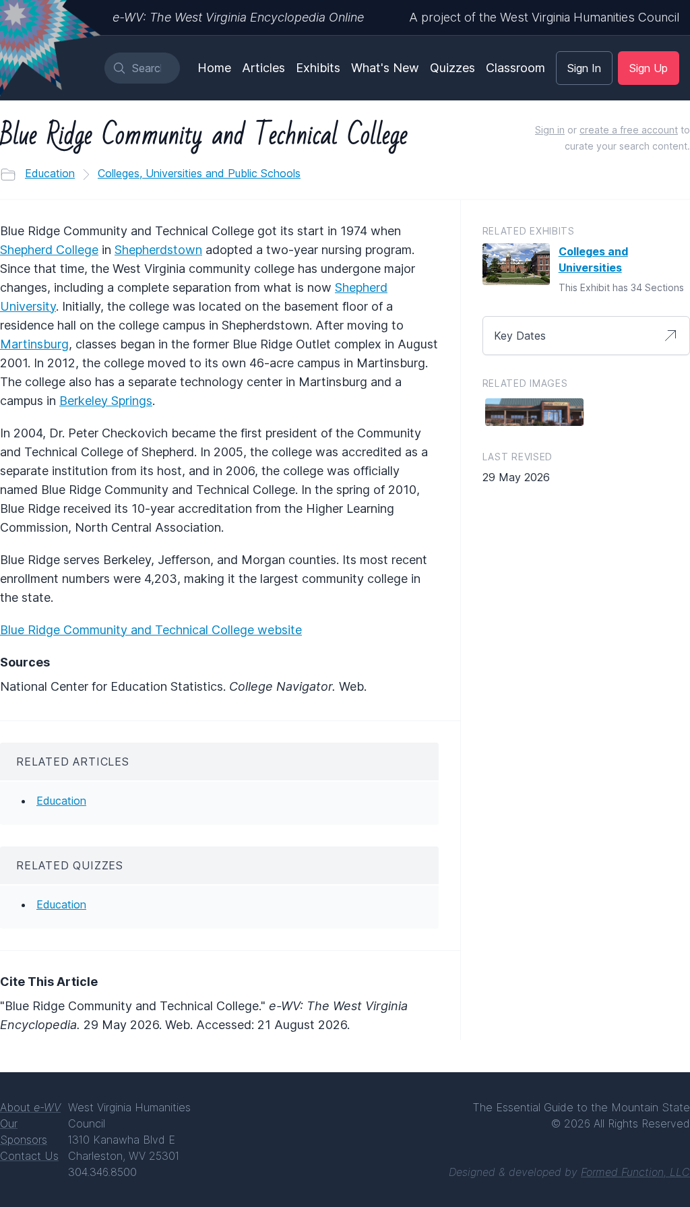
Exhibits (318, 68)
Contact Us (29, 1156)
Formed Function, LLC (635, 1172)
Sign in (550, 129)
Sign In (584, 68)
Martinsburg (34, 344)
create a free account (628, 129)
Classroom (515, 68)
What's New (385, 68)
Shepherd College (49, 250)
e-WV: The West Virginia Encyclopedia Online (238, 17)
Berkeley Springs (105, 401)
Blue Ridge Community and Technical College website (151, 630)
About (30, 1107)
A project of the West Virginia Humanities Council (544, 17)
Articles (263, 68)
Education (50, 173)
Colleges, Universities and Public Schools (199, 173)
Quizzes (452, 68)
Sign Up (648, 68)
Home (214, 68)
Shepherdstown (158, 250)
